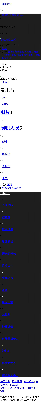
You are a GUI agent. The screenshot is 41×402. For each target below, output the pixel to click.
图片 (5, 112)
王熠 (9, 184)
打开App (4, 82)
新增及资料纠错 (12, 15)
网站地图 (17, 381)
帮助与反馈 (6, 388)
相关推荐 (5, 193)
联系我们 (14, 384)
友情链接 (19, 388)
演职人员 (10, 128)
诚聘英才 (29, 381)
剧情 (4, 48)
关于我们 (5, 381)
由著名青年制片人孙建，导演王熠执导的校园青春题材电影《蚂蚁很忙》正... (21, 55)
